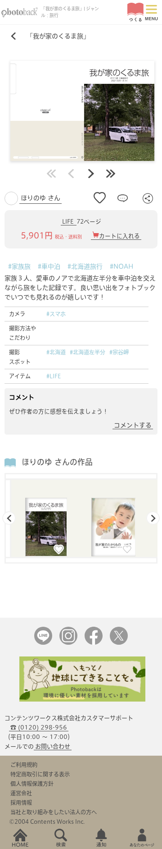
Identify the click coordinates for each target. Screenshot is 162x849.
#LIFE (53, 376)
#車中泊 (49, 266)
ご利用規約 (23, 764)
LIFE (68, 222)
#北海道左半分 (87, 352)
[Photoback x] (118, 642)
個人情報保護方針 (32, 783)
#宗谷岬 (119, 352)
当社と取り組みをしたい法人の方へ (53, 812)
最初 (51, 173)
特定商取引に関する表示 (40, 774)
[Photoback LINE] (43, 642)
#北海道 (56, 352)
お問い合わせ (52, 746)
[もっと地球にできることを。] (82, 699)
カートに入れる (119, 236)
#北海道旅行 (85, 266)
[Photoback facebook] (93, 642)
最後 (110, 173)
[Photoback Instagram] (68, 642)
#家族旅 (19, 266)
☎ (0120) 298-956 (38, 727)
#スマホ (56, 314)
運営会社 (21, 793)
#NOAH (121, 266)
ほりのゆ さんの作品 (57, 462)
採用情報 (21, 802)
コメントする (133, 425)
